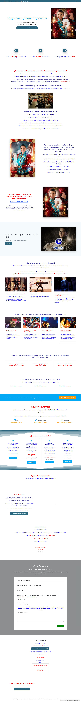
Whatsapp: (20, 601)
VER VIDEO (8, 243)
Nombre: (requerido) (23, 580)
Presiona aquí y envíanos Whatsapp (67, 397)
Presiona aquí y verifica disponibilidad (19, 513)
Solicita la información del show (22, 689)
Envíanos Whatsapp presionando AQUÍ (27, 27)
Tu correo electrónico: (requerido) (29, 585)
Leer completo (13, 457)
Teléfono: (20, 590)
